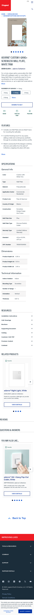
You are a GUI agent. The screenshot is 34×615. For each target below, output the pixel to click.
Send (4, 113)
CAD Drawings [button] (6, 320)
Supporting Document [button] (8, 328)
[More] (13, 97)
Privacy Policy (6, 594)
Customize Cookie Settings (8, 611)
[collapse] (30, 546)
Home (3, 14)
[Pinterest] (20, 581)
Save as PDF (17, 114)
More (3, 84)
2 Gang (26, 93)
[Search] (32, 9)
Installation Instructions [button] (9, 316)
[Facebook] (3, 581)
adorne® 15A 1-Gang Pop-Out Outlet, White (16, 478)
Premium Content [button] (7, 341)
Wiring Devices (12, 14)
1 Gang (6, 93)
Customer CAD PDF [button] (7, 337)
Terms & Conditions (8, 598)
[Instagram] (9, 581)
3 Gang (6, 97)
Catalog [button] (3, 333)
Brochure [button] (4, 324)
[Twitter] (25, 581)
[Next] (30, 382)
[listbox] (17, 35)
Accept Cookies (25, 611)
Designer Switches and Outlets (14, 16)
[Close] (32, 603)
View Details (17, 405)
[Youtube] (30, 581)
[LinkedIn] (14, 581)
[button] (32, 20)
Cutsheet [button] (4, 345)
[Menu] (32, 2)
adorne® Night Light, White (15, 390)
